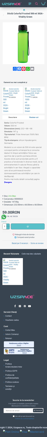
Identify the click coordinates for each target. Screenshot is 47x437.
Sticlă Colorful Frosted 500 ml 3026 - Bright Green (14, 92)
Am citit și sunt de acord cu (24, 417)
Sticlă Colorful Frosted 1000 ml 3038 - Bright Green (36, 92)
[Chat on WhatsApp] (3, 217)
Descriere (13, 117)
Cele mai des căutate (31, 254)
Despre (8, 182)
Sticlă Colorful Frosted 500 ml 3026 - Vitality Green (14, 264)
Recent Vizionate (11, 254)
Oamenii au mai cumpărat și (15, 82)
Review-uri (33, 117)
